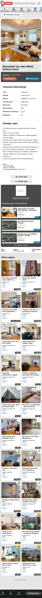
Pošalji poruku (34, 78)
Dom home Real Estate (21, 198)
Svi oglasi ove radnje (21, 245)
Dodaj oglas (34, 593)
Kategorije (8, 3)
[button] (38, 39)
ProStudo (24, 579)
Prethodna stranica (13, 15)
